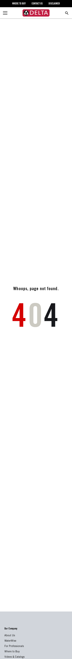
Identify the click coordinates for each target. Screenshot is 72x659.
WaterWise (10, 641)
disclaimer (54, 4)
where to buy (19, 4)
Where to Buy (12, 651)
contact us (37, 4)
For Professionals (14, 646)
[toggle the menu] (5, 13)
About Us (9, 635)
